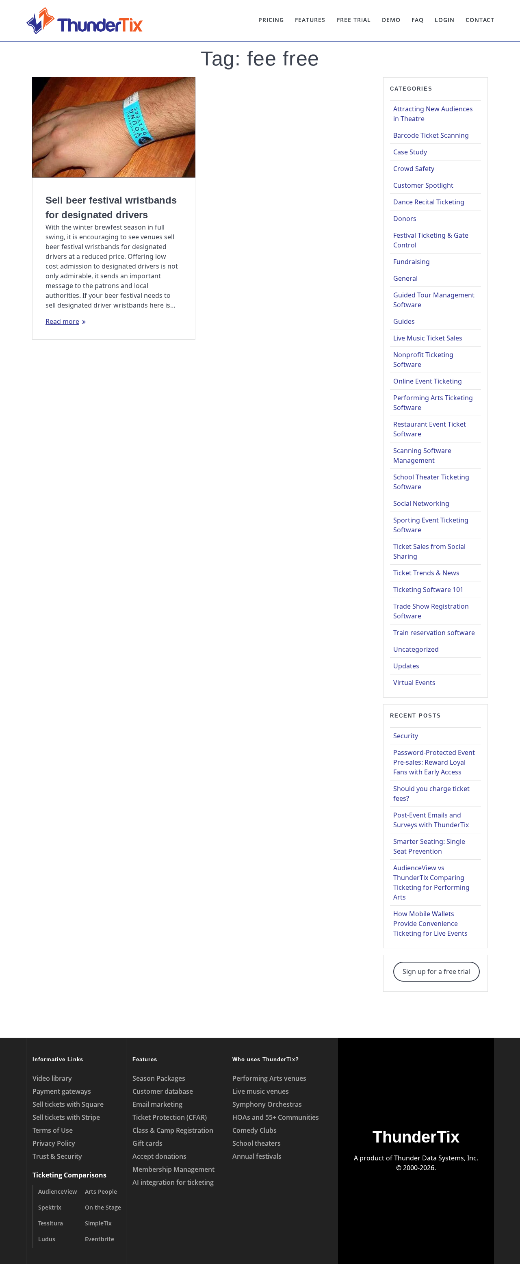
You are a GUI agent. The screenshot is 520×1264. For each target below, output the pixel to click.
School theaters (256, 1143)
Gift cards (147, 1143)
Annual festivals (257, 1156)
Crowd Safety (413, 168)
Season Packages (158, 1078)
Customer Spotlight (423, 185)
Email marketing (157, 1104)
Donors (404, 218)
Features (310, 20)
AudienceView (57, 1191)
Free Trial (354, 20)
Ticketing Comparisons (69, 1175)
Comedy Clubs (254, 1130)
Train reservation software (434, 632)
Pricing (271, 20)
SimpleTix (98, 1223)
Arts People (101, 1191)
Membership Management (173, 1169)
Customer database (162, 1091)
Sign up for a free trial (436, 971)
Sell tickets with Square (68, 1104)
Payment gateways (61, 1091)
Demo (391, 20)
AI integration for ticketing (173, 1182)
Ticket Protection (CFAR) (169, 1117)
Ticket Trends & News (426, 572)
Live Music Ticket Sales (427, 338)
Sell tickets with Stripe (66, 1117)
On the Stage (103, 1207)
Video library (52, 1078)
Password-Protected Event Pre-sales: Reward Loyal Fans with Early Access (434, 762)
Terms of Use (52, 1130)
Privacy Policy (53, 1143)
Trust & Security (57, 1156)
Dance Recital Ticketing (428, 201)
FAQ (418, 20)
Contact (480, 20)
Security (405, 735)
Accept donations (159, 1156)
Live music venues (260, 1091)
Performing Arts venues (269, 1078)
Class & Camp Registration (172, 1130)
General (405, 278)
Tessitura (50, 1223)
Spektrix (49, 1207)
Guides (404, 321)
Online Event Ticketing (427, 381)
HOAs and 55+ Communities (275, 1117)
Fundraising (411, 261)
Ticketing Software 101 (428, 589)
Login (445, 20)
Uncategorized (416, 649)
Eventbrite (99, 1239)
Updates (406, 665)
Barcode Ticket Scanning (431, 135)
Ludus (46, 1239)
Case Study (410, 151)
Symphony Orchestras (267, 1104)
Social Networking (421, 503)
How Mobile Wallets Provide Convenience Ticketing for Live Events (430, 923)
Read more (62, 321)
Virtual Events (414, 682)
